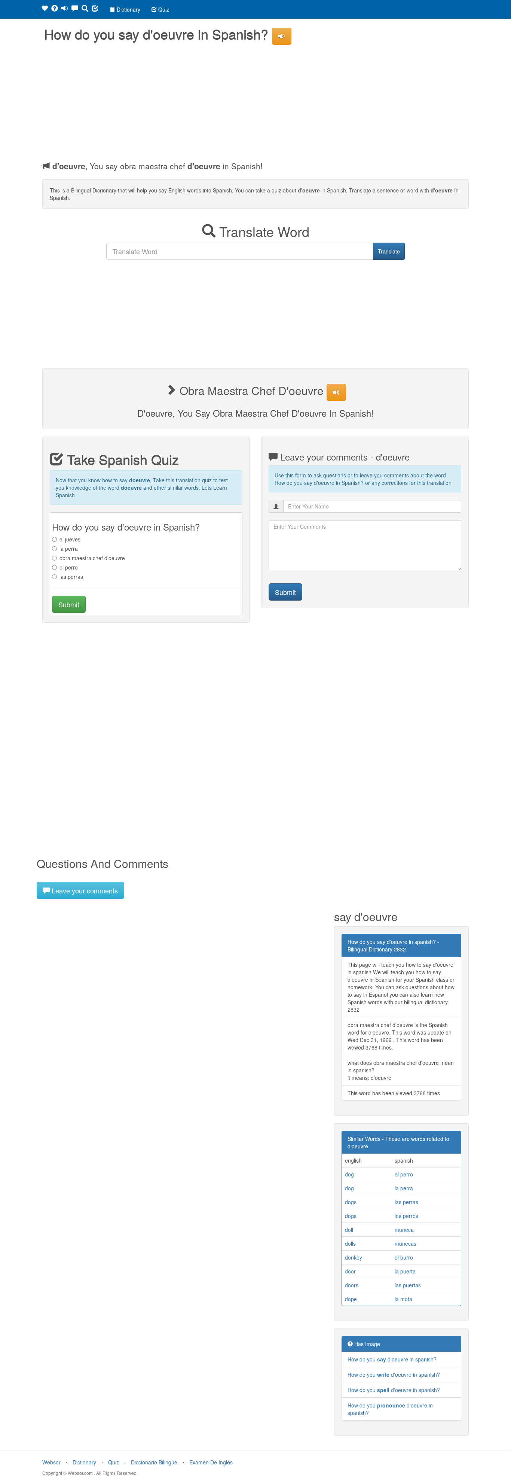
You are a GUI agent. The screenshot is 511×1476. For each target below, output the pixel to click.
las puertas (408, 1285)
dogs (351, 1202)
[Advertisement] (255, 100)
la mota (403, 1299)
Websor (51, 1462)
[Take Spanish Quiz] (95, 9)
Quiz (163, 9)
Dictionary (127, 9)
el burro (404, 1257)
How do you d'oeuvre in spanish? (392, 1359)
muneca (404, 1229)
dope (351, 1299)
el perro (68, 567)
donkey (353, 1257)
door (350, 1271)
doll (349, 1229)
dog (349, 1174)
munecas (405, 1243)
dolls (350, 1243)
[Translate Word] (85, 9)
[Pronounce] (65, 9)
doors (351, 1285)
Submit (68, 604)
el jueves (69, 539)
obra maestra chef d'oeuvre (92, 558)
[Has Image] (54, 9)
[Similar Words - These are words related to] (44, 9)
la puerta (405, 1271)
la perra (68, 548)
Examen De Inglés (211, 1462)
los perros (406, 1216)
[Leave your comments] (75, 9)
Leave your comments (84, 890)
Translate (389, 251)
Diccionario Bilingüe (154, 1462)
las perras (71, 576)
